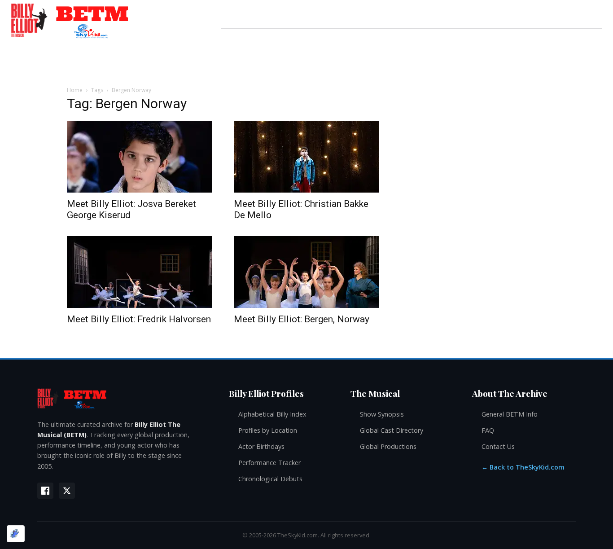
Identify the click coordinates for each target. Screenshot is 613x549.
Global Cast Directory (391, 430)
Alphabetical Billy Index (272, 414)
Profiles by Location (267, 430)
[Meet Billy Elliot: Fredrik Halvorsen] (139, 272)
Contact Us (498, 446)
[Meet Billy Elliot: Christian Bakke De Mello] (306, 157)
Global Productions (388, 446)
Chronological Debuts (270, 478)
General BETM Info (510, 414)
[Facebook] (45, 491)
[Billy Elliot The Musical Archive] (124, 398)
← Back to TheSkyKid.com (523, 467)
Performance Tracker (269, 462)
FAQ (488, 430)
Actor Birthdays (261, 446)
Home (75, 90)
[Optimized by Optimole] (16, 533)
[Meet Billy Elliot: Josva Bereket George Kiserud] (139, 157)
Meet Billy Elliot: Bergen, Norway (301, 319)
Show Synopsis (382, 414)
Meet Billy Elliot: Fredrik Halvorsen (139, 319)
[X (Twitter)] (67, 491)
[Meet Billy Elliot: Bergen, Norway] (306, 272)
